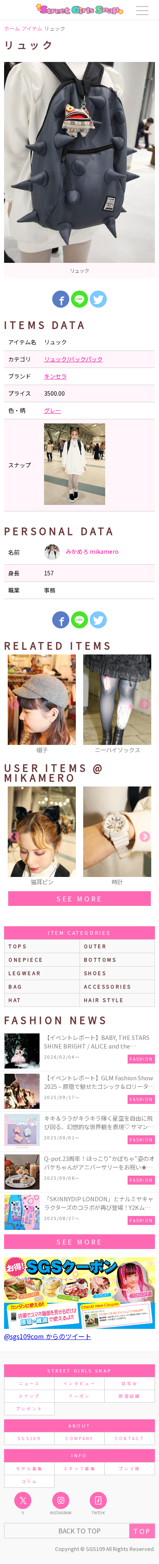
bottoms (100, 959)
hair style (104, 999)
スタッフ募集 (79, 1468)
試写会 (129, 1383)
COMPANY (79, 1438)
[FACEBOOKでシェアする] (60, 299)
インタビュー (79, 1383)
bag (16, 986)
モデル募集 (29, 1468)
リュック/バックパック (73, 359)
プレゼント (29, 1408)
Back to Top (79, 1530)
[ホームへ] (79, 9)
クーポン (79, 1396)
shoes (95, 972)
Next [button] (145, 704)
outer (95, 946)
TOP (142, 1531)
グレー (52, 410)
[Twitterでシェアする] (98, 299)
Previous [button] (14, 704)
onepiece (26, 959)
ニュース (29, 1383)
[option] (79, 170)
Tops (18, 946)
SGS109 (29, 1438)
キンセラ (55, 376)
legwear (25, 972)
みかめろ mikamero (91, 551)
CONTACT (130, 1438)
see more (79, 898)
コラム (29, 1481)
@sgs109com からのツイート (47, 1336)
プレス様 (129, 1468)
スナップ (29, 1396)
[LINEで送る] (79, 299)
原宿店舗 (129, 1396)
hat (15, 999)
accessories (108, 986)
